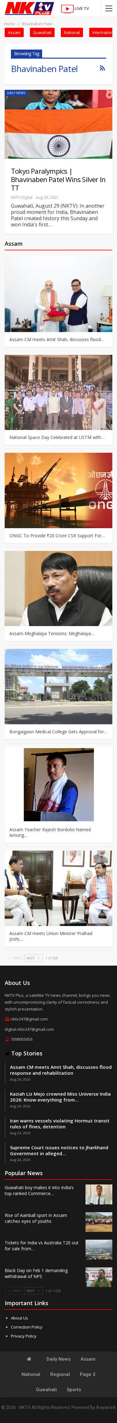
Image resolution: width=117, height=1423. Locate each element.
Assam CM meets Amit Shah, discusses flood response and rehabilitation (61, 1070)
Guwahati (42, 32)
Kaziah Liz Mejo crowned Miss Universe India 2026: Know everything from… (60, 1097)
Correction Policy (26, 1327)
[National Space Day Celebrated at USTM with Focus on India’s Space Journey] (58, 392)
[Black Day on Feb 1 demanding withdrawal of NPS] (98, 1277)
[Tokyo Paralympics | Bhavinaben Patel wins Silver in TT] (58, 124)
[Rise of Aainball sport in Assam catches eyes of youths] (98, 1222)
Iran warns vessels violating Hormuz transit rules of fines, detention (60, 1123)
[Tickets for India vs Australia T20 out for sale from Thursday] (98, 1250)
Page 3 (87, 1374)
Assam (14, 32)
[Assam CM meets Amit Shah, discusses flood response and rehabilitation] (58, 294)
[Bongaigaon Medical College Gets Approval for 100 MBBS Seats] (58, 686)
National (72, 32)
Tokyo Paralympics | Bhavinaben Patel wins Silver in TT (58, 179)
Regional (60, 1374)
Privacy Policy (24, 1336)
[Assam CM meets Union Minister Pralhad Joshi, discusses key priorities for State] (58, 888)
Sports (74, 1389)
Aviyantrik (106, 1407)
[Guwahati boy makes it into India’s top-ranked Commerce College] (98, 1194)
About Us (19, 1318)
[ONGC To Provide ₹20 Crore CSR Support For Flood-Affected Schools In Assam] (58, 490)
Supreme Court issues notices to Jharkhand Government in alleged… (59, 1150)
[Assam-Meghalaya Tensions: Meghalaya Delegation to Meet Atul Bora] (58, 588)
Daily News (16, 93)
